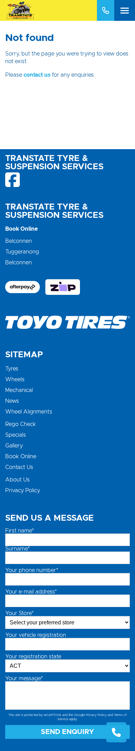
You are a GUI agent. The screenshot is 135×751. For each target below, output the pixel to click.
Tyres (11, 369)
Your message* (24, 678)
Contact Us (19, 467)
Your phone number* (31, 570)
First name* (19, 531)
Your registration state (33, 656)
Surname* (17, 549)
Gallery (14, 446)
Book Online (20, 456)
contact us (37, 75)
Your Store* (19, 613)
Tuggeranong (22, 252)
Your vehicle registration (35, 635)
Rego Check (20, 424)
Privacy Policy (22, 490)
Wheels (15, 379)
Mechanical (19, 390)
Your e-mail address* (31, 592)
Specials (15, 435)
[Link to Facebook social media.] (13, 179)
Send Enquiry (67, 731)
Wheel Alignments (28, 412)
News (12, 401)
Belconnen (18, 241)
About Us (17, 480)
